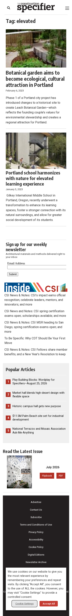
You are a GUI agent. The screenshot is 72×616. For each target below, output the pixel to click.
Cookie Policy (36, 547)
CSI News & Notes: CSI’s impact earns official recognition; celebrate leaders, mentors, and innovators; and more (34, 299)
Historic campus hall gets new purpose (36, 406)
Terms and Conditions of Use (36, 524)
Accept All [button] (49, 603)
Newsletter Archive (36, 562)
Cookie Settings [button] (24, 603)
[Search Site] (8, 7)
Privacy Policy (36, 532)
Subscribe (36, 517)
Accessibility (36, 539)
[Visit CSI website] (36, 287)
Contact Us (36, 509)
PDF (61, 475)
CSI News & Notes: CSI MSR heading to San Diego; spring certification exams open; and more (34, 327)
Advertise (36, 502)
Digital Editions (36, 554)
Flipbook (47, 475)
